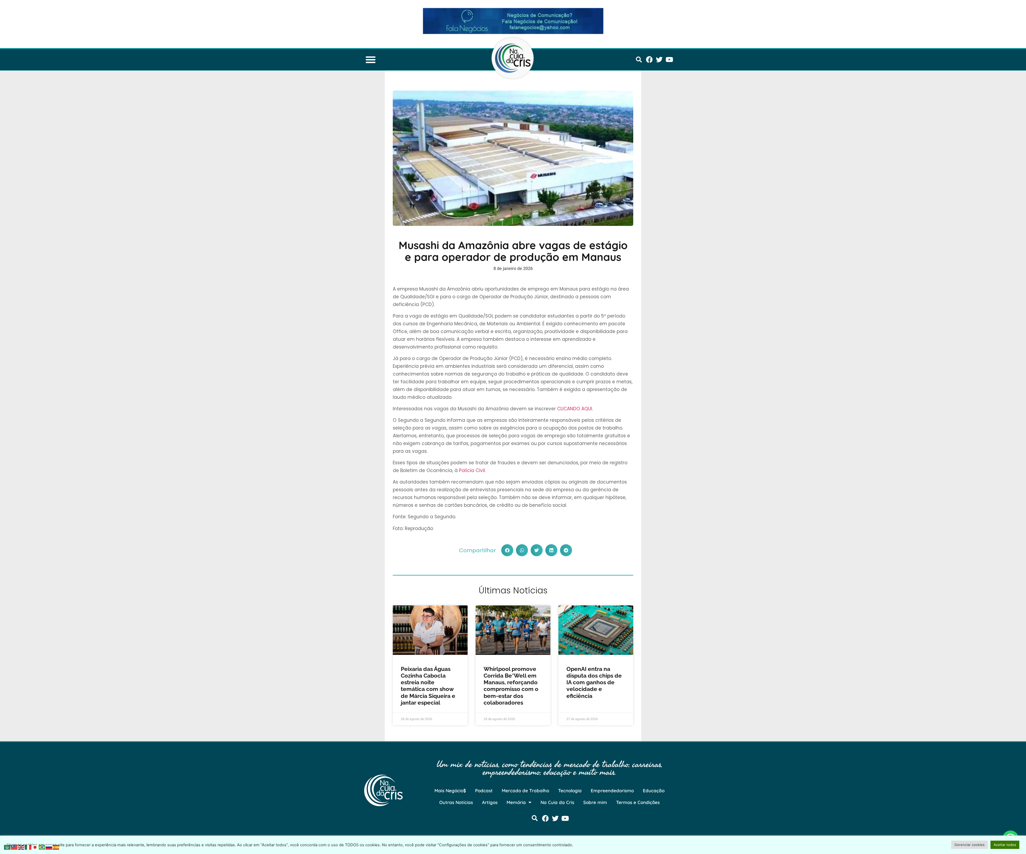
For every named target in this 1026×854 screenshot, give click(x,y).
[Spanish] (56, 846)
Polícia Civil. (472, 470)
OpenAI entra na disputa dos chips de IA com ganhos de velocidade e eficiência (594, 682)
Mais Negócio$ (450, 790)
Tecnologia (570, 790)
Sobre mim (595, 802)
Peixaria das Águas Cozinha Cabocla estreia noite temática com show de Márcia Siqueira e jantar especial (428, 686)
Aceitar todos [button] (1005, 845)
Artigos (490, 802)
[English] (21, 846)
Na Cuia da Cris (557, 802)
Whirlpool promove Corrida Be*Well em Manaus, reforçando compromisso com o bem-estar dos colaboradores (511, 686)
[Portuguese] (42, 846)
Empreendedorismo (612, 790)
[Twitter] (659, 59)
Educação (653, 790)
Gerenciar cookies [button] (969, 845)
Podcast (484, 790)
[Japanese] (35, 846)
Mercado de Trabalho (525, 790)
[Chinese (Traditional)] (14, 846)
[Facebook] (649, 59)
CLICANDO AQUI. (575, 408)
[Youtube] (669, 59)
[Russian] (49, 846)
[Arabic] (7, 846)
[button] (371, 60)
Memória (516, 802)
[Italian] (28, 846)
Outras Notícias (456, 802)
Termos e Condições (638, 802)
